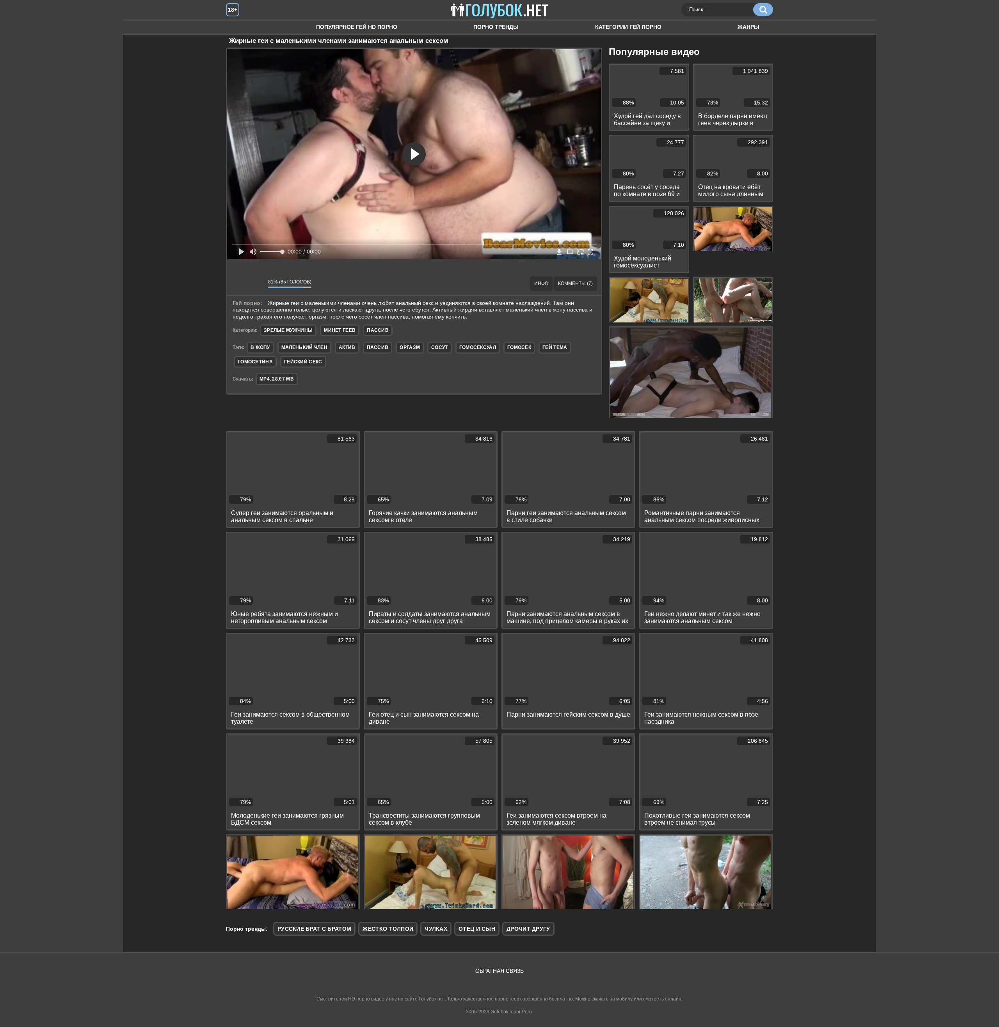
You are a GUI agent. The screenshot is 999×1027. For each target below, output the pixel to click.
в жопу (260, 347)
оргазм (410, 347)
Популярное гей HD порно (356, 27)
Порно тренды (496, 27)
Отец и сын (477, 929)
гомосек (519, 347)
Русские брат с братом (314, 929)
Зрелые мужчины (288, 330)
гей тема (554, 347)
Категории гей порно (628, 27)
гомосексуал (477, 347)
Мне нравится (239, 283)
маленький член (304, 347)
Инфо (541, 283)
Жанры (748, 27)
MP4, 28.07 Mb (277, 379)
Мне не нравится (256, 283)
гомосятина (255, 362)
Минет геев (340, 330)
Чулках (436, 929)
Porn (527, 1012)
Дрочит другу (528, 929)
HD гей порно (239, 27)
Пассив (378, 330)
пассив (378, 347)
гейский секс (303, 362)
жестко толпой (388, 929)
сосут (439, 347)
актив (347, 347)
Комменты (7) (575, 283)
